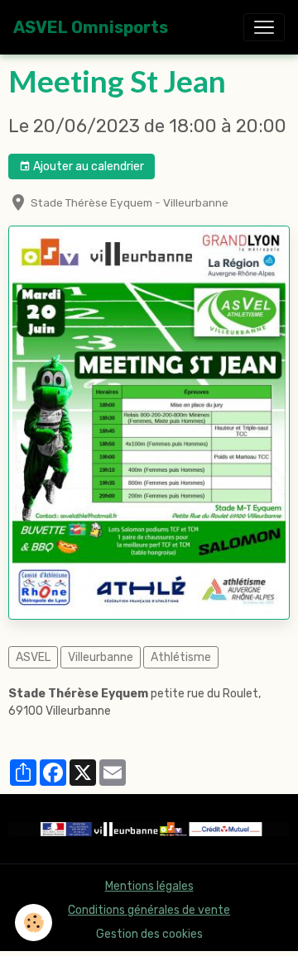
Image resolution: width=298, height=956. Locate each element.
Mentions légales (149, 886)
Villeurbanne (100, 657)
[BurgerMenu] (264, 27)
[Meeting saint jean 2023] (149, 422)
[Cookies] (33, 922)
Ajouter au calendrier (87, 166)
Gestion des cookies (149, 934)
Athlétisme (181, 657)
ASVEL (33, 657)
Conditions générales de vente (149, 910)
